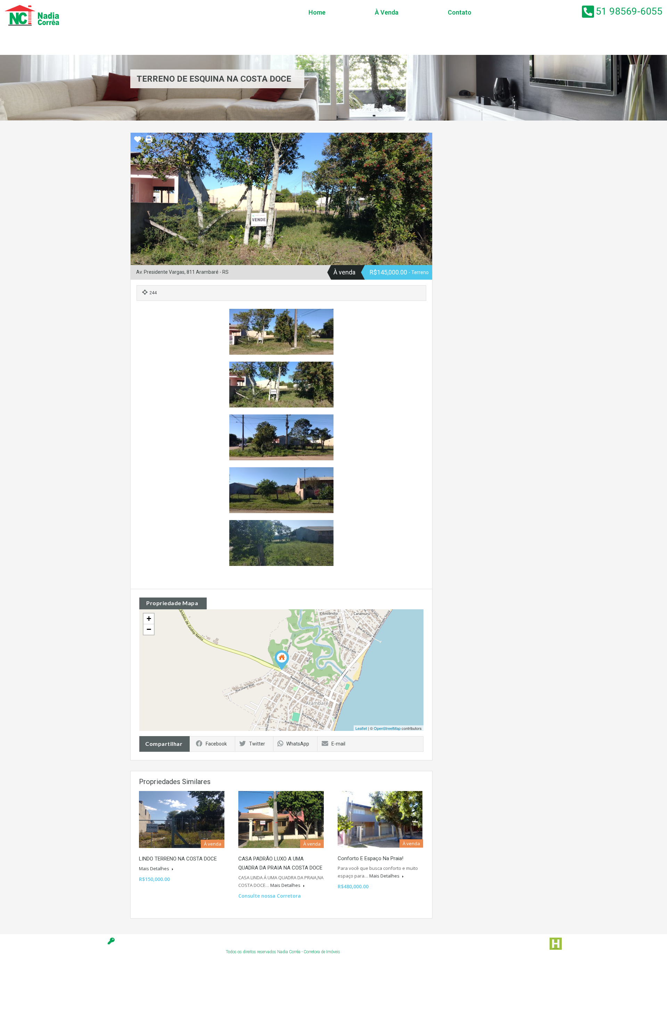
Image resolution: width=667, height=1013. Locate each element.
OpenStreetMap (387, 728)
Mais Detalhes (154, 868)
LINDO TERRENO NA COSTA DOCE (178, 859)
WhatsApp (297, 744)
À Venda (386, 12)
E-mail (338, 744)
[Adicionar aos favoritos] (137, 142)
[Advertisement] (139, 990)
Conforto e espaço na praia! (370, 858)
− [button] (149, 629)
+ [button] (149, 618)
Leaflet (361, 728)
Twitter (257, 744)
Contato (459, 12)
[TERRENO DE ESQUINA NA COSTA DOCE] (281, 660)
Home (317, 12)
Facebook (216, 744)
